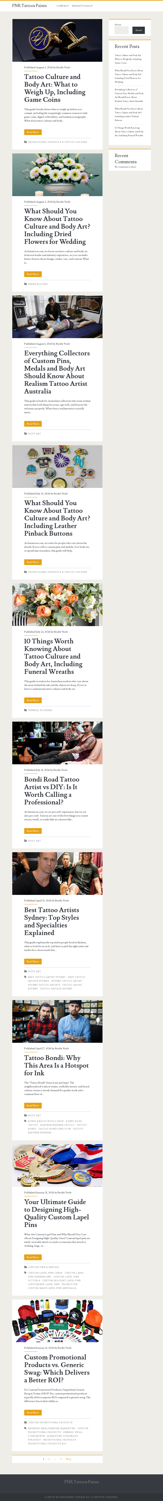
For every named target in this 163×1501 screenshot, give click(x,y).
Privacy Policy (82, 6)
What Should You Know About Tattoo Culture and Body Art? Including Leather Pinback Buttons (57, 466)
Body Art (34, 434)
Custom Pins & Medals (43, 1267)
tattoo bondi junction (54, 1129)
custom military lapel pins (61, 1280)
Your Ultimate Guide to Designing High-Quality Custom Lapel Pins (57, 1165)
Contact (63, 6)
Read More (34, 132)
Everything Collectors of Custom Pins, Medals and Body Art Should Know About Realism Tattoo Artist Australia (57, 316)
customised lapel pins (44, 1284)
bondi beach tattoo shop (46, 1121)
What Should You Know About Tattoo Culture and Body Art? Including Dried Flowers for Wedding (57, 174)
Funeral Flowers (40, 710)
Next (68, 1459)
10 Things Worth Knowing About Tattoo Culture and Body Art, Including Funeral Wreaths (57, 604)
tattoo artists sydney (56, 989)
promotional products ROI (47, 1443)
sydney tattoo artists (44, 985)
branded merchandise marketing (52, 1428)
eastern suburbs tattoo (57, 1125)
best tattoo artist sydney (47, 977)
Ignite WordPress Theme (65, 1497)
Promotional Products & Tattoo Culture (57, 142)
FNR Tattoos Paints (29, 5)
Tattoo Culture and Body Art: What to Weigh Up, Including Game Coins (57, 40)
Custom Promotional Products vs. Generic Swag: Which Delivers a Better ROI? (57, 1320)
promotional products (59, 1440)
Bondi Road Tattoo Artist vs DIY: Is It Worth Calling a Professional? (57, 743)
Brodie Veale (63, 67)
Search (118, 24)
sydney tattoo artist (66, 981)
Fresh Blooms (38, 284)
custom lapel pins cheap (45, 1273)
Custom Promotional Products (50, 1422)
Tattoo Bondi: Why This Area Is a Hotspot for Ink (57, 1021)
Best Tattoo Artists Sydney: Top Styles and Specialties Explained (57, 873)
